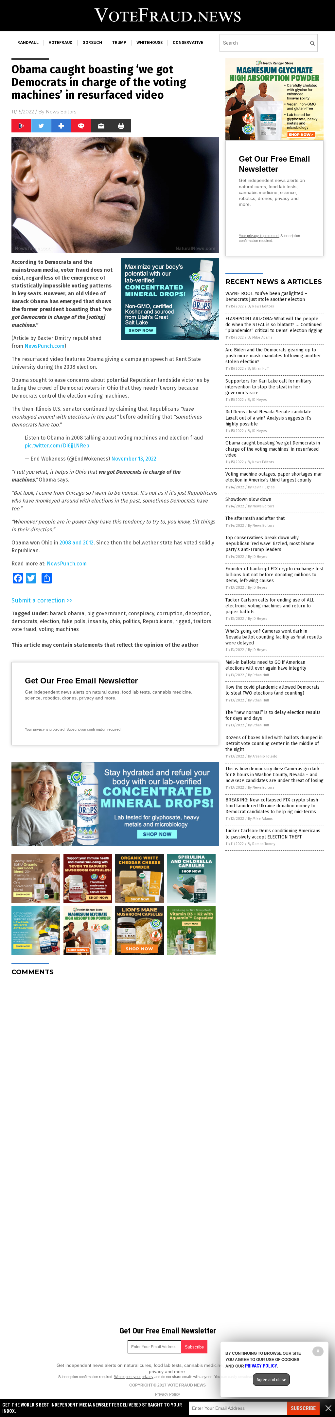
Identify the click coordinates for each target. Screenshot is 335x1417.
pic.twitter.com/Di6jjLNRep (57, 446)
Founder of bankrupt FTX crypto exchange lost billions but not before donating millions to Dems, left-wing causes (274, 574)
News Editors (61, 112)
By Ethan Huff (258, 368)
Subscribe (303, 1408)
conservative (188, 42)
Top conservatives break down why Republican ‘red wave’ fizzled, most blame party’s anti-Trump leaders (269, 543)
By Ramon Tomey (261, 844)
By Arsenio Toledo (262, 756)
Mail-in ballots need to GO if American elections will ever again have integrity (265, 665)
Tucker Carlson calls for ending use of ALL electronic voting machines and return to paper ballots (269, 606)
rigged (183, 621)
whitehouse (149, 42)
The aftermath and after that (255, 518)
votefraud (60, 42)
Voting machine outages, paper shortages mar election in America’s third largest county (273, 477)
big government (106, 613)
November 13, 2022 (133, 459)
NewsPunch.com (44, 346)
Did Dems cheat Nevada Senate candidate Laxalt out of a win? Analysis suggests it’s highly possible (268, 417)
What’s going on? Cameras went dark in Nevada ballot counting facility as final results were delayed (273, 637)
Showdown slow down (248, 499)
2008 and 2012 (77, 543)
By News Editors (261, 306)
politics (131, 621)
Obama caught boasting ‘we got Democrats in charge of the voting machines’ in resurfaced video (272, 449)
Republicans (157, 621)
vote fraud (23, 629)
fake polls (73, 621)
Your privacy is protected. (45, 729)
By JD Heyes (257, 400)
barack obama (67, 613)
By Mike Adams (260, 337)
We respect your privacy (133, 1377)
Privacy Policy (167, 1394)
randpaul (28, 42)
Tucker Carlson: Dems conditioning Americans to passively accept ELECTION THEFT (272, 833)
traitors (202, 621)
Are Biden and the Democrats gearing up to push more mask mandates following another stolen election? (273, 355)
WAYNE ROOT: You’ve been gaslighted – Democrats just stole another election (266, 296)
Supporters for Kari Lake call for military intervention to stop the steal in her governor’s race (268, 387)
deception (197, 613)
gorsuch (92, 42)
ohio (115, 621)
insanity (97, 621)
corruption (170, 613)
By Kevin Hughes (261, 487)
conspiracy (141, 613)
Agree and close (271, 1379)
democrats (24, 621)
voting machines (59, 629)
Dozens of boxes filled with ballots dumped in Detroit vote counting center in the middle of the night (274, 743)
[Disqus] (115, 1063)
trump (119, 42)
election (49, 621)
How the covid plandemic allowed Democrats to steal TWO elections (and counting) (272, 690)
